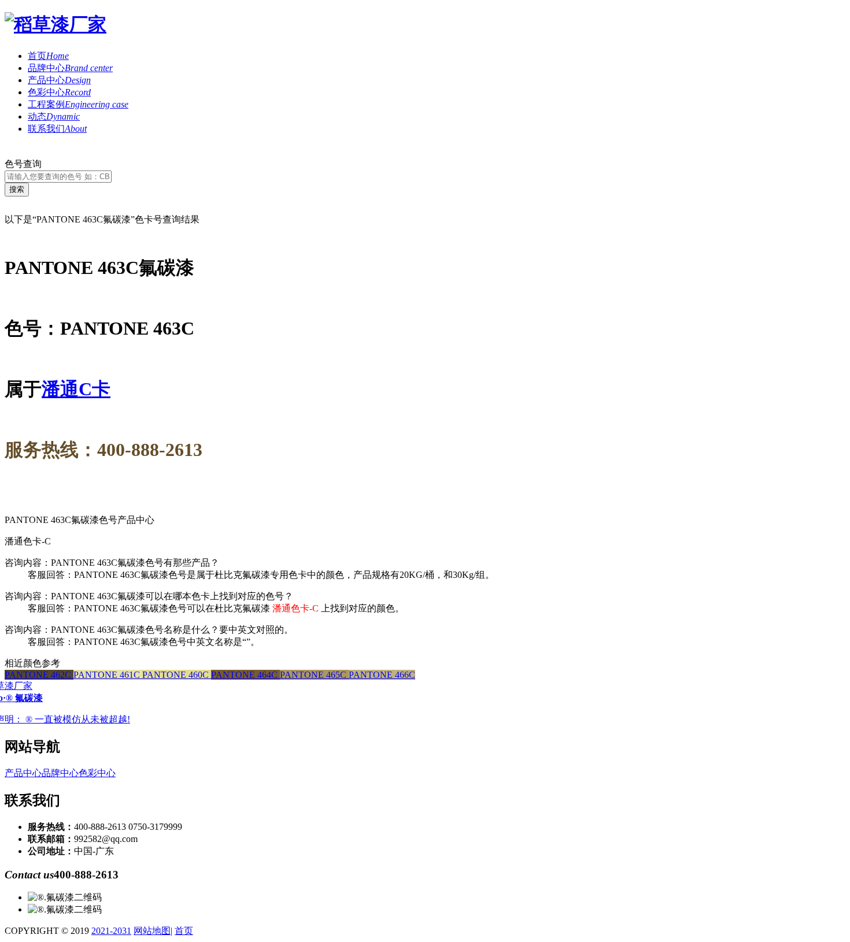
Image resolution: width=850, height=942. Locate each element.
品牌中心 (70, 68)
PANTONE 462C (39, 675)
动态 (54, 116)
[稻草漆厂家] (55, 24)
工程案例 (78, 104)
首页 (48, 56)
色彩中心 (59, 92)
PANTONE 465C (314, 675)
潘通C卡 (76, 389)
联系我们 (57, 128)
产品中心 (59, 80)
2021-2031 (111, 931)
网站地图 (152, 931)
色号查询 (23, 164)
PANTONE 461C (107, 675)
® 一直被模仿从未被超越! (77, 719)
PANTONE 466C (382, 675)
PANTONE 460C (176, 675)
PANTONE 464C (245, 675)
